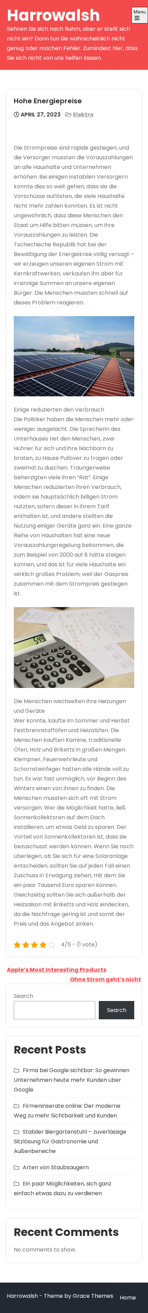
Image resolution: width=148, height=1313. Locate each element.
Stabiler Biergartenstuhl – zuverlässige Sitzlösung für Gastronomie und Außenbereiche (70, 1141)
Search (23, 996)
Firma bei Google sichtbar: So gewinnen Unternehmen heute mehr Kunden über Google (71, 1080)
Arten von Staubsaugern (56, 1167)
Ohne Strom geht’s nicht (105, 979)
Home (128, 1298)
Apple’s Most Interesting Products (56, 970)
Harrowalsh (53, 15)
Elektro (83, 115)
